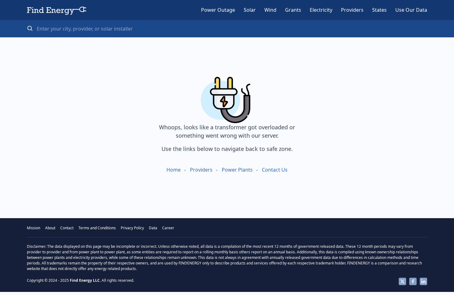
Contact (67, 228)
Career (168, 228)
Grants (293, 9)
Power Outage (218, 9)
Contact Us (275, 169)
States (379, 9)
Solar (250, 9)
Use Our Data (411, 9)
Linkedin (423, 281)
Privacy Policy (132, 228)
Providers (352, 9)
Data (153, 228)
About (50, 228)
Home (173, 169)
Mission (33, 228)
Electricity (321, 9)
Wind (270, 9)
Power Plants (237, 169)
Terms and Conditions (97, 228)
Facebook (413, 281)
